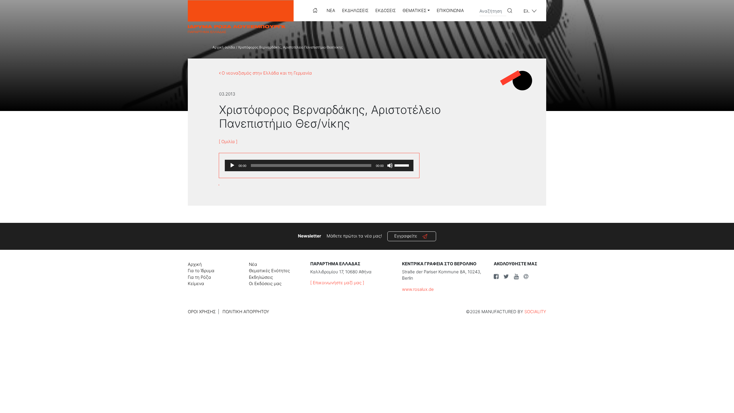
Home (315, 10)
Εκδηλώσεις (355, 10)
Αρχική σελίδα (223, 47)
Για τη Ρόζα (199, 277)
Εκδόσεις (385, 10)
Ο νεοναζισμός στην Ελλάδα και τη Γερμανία (266, 73)
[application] (319, 165)
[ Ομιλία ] (228, 141)
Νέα (331, 10)
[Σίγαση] (390, 165)
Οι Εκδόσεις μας (265, 283)
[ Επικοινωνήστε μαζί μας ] (337, 282)
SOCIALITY (535, 311)
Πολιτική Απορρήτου (245, 311)
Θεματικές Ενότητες (269, 270)
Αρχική (195, 264)
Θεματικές (414, 10)
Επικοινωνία (450, 10)
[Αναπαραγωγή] (232, 165)
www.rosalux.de (418, 289)
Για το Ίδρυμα (201, 270)
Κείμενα (196, 283)
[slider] (403, 165)
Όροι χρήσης (202, 311)
